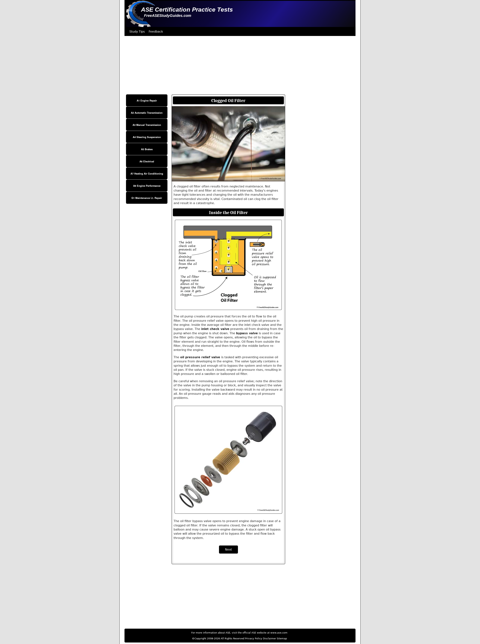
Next (228, 549)
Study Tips (137, 31)
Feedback (156, 31)
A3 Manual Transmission (147, 125)
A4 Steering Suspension (147, 137)
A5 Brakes (147, 149)
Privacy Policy (253, 638)
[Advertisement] (237, 65)
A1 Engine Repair (147, 100)
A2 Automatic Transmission (147, 112)
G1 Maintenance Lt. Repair (146, 198)
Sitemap (282, 638)
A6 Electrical (147, 161)
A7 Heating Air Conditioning (146, 173)
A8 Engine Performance (146, 185)
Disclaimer (269, 638)
